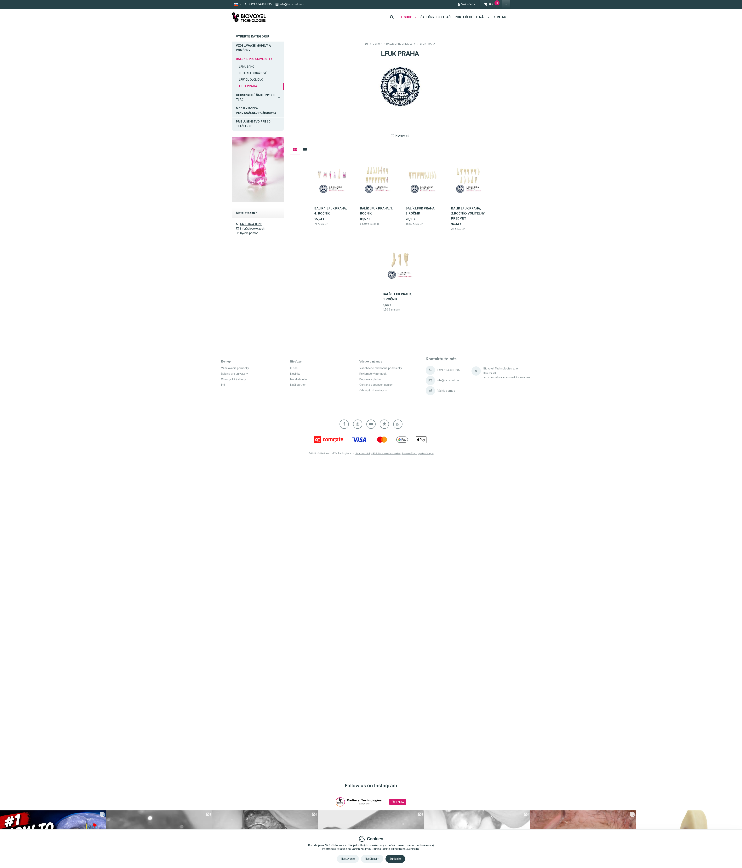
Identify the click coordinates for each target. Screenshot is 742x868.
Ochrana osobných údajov (375, 384)
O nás (294, 368)
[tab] (295, 149)
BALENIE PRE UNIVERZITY (254, 59)
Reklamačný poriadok (372, 373)
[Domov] (249, 17)
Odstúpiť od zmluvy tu (373, 390)
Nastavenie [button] (348, 858)
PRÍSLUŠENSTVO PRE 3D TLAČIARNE (253, 124)
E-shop (226, 361)
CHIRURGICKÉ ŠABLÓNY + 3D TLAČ (256, 97)
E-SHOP (406, 17)
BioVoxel (296, 361)
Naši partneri (298, 384)
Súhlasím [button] (395, 858)
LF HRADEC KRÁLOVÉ (253, 73)
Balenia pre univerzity (234, 373)
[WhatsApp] (397, 424)
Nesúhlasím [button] (372, 858)
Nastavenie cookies (389, 453)
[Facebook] (344, 424)
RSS (375, 453)
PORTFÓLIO (463, 17)
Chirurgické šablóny (233, 379)
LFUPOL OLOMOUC (251, 79)
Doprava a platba (370, 379)
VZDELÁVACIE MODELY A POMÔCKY (253, 48)
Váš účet (467, 4)
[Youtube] (371, 424)
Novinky (402, 135)
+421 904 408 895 (251, 224)
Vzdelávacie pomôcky (235, 368)
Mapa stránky (363, 453)
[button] (506, 4)
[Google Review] (384, 424)
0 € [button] (495, 5)
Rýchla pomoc (249, 233)
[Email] (430, 380)
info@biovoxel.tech (252, 228)
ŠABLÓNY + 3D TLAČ (435, 17)
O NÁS (480, 17)
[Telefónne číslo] (430, 370)
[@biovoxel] (340, 802)
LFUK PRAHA (248, 86)
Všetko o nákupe (370, 361)
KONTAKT (501, 17)
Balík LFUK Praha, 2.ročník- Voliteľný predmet (468, 213)
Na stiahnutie (298, 379)
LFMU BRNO (246, 66)
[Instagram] (357, 424)
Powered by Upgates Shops (418, 453)
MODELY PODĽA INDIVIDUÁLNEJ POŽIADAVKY (256, 111)
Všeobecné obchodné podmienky (380, 368)
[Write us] (430, 390)
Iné (223, 384)
